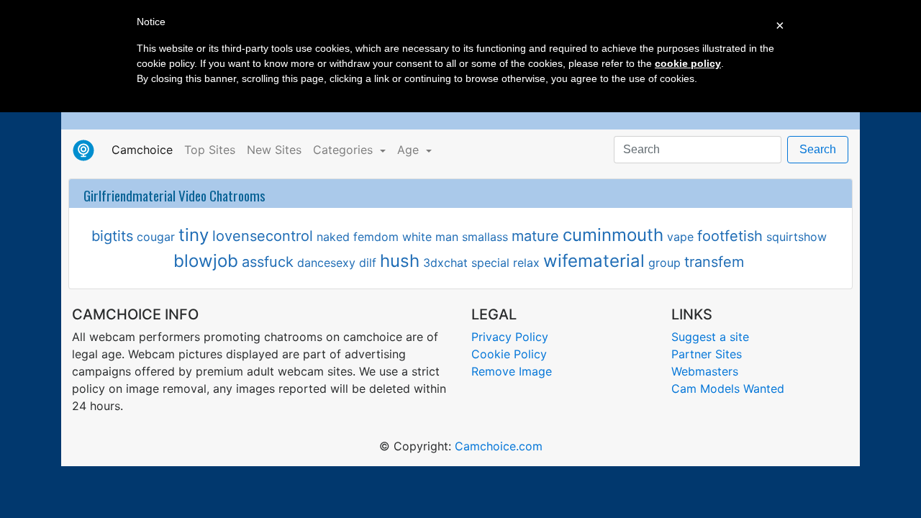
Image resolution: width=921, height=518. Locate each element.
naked (333, 237)
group (664, 262)
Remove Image (511, 371)
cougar (156, 237)
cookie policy (688, 63)
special (490, 262)
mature (535, 236)
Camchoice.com (499, 446)
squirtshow (796, 237)
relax (526, 262)
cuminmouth (613, 234)
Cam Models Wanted (727, 388)
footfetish (730, 236)
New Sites (274, 149)
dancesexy (326, 262)
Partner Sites (706, 354)
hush (399, 260)
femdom (376, 237)
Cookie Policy (509, 354)
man (446, 237)
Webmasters (704, 371)
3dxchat (445, 262)
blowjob (205, 260)
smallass (485, 237)
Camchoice (145, 149)
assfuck (268, 262)
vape (680, 237)
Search (817, 149)
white (417, 237)
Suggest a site (710, 337)
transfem (714, 262)
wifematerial (594, 260)
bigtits (112, 236)
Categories (344, 149)
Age (409, 149)
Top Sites (209, 149)
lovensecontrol (262, 236)
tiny (193, 234)
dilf (367, 262)
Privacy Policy (509, 337)
